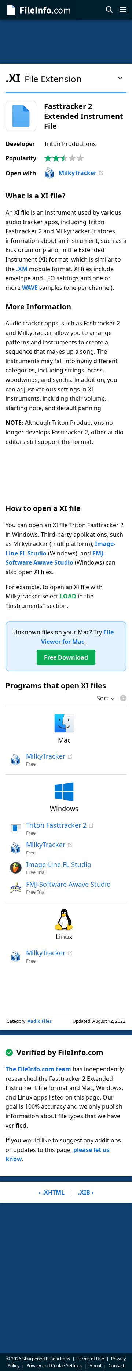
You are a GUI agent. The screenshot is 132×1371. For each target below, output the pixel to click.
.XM (21, 269)
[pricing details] (122, 698)
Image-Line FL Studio (58, 864)
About (95, 1366)
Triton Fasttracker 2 (56, 825)
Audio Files (39, 1021)
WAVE (30, 288)
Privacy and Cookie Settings (54, 1366)
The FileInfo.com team (38, 1069)
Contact (116, 1366)
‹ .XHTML (51, 1192)
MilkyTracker (77, 173)
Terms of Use (90, 1359)
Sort (103, 699)
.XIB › (86, 1192)
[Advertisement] (66, 41)
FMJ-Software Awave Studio (68, 884)
